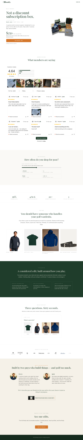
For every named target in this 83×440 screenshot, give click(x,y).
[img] (18, 96)
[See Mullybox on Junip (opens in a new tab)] (44, 141)
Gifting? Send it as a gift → (11, 43)
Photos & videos (41, 91)
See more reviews (41, 138)
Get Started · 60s (19, 40)
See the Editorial (41, 427)
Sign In (78, 2)
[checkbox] (41, 91)
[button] (26, 70)
